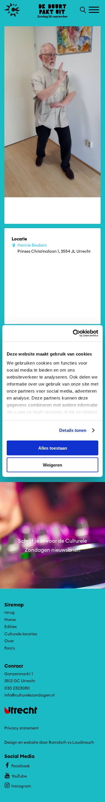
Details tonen (72, 430)
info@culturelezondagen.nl (29, 695)
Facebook (20, 765)
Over (9, 640)
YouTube (19, 776)
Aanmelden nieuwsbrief (52, 578)
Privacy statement (21, 728)
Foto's (9, 648)
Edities (10, 626)
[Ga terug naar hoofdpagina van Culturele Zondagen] (12, 10)
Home (10, 619)
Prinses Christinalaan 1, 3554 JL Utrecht (54, 248)
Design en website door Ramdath (35, 742)
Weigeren (52, 464)
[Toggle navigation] (94, 10)
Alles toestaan (52, 447)
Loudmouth (83, 742)
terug (9, 612)
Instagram (21, 786)
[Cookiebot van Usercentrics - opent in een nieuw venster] (74, 333)
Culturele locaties (20, 633)
